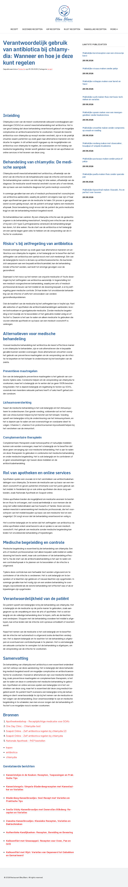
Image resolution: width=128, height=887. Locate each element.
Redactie (21, 69)
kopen (9, 747)
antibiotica (11, 752)
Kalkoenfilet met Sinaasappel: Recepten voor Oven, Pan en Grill (38, 842)
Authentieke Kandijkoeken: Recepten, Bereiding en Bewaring (39, 832)
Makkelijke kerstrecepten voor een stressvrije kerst (103, 54)
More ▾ (114, 29)
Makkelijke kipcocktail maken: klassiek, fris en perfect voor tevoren (103, 191)
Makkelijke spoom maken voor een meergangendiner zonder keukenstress (102, 114)
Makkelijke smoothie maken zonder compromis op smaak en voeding (103, 129)
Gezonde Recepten (32, 29)
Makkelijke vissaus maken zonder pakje (100, 68)
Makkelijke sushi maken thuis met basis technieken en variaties (102, 98)
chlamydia (11, 757)
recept (14, 29)
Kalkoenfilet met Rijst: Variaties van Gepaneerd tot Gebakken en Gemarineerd (40, 853)
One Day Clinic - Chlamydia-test (23, 726)
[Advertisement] (38, 90)
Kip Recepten (53, 29)
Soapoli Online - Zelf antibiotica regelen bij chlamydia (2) (36, 731)
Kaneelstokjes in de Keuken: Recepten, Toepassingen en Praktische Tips (40, 776)
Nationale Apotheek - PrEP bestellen (25, 740)
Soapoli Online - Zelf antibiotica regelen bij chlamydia (34, 735)
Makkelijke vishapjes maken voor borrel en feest (101, 83)
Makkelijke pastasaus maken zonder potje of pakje (102, 160)
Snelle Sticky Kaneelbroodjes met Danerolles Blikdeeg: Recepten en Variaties (38, 810)
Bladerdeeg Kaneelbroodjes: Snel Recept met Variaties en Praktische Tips (38, 799)
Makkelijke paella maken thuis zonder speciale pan (103, 175)
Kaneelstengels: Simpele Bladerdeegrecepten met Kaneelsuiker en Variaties (40, 787)
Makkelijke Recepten (95, 29)
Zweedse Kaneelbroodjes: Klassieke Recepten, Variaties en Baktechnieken (38, 822)
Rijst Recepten (72, 29)
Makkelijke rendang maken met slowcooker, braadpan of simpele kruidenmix (102, 145)
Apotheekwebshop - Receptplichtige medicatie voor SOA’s (37, 721)
